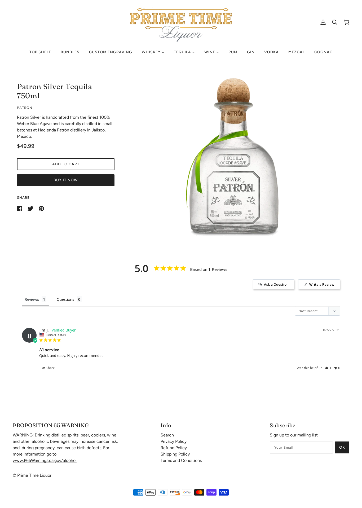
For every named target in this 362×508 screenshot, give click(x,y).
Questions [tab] (65, 299)
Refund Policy (174, 447)
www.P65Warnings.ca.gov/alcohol (45, 460)
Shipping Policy (175, 454)
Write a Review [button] (321, 284)
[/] (181, 21)
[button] (328, 368)
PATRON (24, 108)
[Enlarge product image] (234, 157)
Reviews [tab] (32, 299)
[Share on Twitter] (31, 208)
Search (167, 435)
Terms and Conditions (181, 460)
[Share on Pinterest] (41, 208)
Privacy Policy (174, 441)
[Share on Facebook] (20, 208)
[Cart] (346, 22)
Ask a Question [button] (276, 284)
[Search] (335, 22)
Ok (342, 447)
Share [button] (50, 368)
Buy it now (66, 180)
